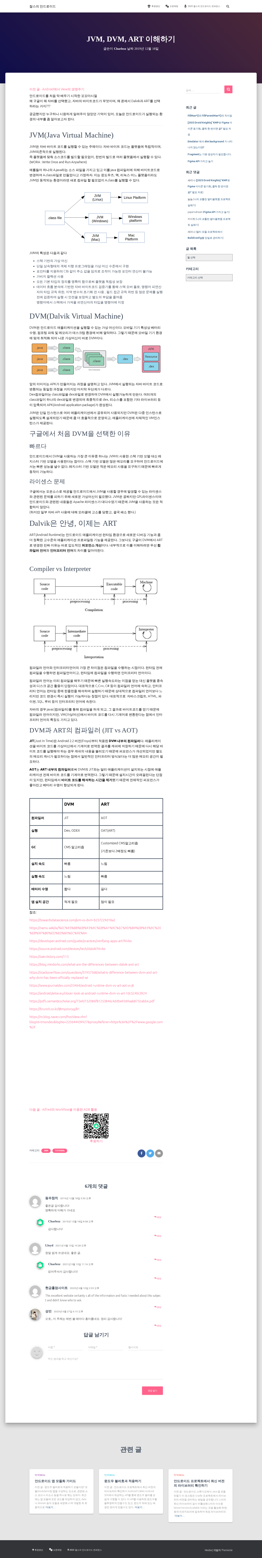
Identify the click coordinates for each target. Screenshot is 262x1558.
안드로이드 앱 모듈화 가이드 (55, 1481)
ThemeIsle (227, 1550)
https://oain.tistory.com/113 (49, 956)
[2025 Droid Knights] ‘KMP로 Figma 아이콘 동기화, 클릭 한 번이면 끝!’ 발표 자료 (210, 128)
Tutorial (60, 1151)
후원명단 (155, 6)
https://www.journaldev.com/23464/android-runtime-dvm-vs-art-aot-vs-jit (81, 985)
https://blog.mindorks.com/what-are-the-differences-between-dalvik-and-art (84, 964)
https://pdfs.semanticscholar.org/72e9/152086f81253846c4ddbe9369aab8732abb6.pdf (92, 1001)
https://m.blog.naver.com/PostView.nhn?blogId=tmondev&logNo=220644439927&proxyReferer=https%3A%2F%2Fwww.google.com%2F (96, 1022)
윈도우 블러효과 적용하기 (122, 1481)
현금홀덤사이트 (56, 1288)
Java (46, 1151)
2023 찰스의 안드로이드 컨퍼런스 (204, 6)
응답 (158, 1217)
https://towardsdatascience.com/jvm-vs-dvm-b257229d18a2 (72, 920)
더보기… (51, 1507)
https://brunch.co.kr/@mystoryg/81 (54, 1009)
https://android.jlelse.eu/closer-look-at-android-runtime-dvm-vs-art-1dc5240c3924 (88, 993)
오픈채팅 (174, 6)
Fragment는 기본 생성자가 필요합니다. (209, 154)
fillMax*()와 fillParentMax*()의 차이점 (210, 115)
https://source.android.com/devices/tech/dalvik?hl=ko (67, 948)
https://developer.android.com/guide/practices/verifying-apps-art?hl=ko (80, 941)
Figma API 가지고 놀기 (200, 161)
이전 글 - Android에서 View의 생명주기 (56, 89)
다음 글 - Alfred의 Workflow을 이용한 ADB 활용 (63, 1109)
